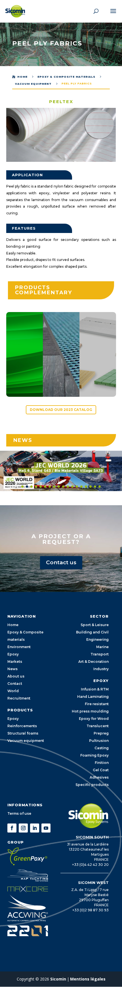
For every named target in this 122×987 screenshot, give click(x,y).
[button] (5, 470)
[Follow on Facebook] (11, 828)
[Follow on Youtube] (46, 828)
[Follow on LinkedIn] (34, 828)
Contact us (61, 562)
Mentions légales (88, 979)
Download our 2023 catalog (61, 410)
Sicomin (58, 979)
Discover (27, 379)
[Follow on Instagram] (23, 828)
